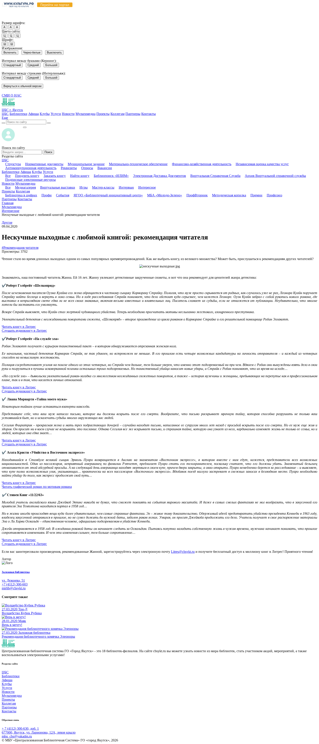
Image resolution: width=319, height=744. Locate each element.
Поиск (48, 152)
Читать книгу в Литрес (19, 326)
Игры (83, 187)
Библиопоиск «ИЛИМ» (111, 176)
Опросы (87, 168)
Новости (68, 114)
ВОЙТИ (12, 126)
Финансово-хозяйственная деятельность (201, 164)
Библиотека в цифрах (21, 195)
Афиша (33, 114)
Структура (13, 164)
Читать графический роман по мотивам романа (37, 486)
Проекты (103, 114)
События (62, 195)
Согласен (9, 18)
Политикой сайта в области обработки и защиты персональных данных (232, 10)
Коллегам (117, 114)
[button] (5, 118)
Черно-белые (31, 52)
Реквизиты (69, 168)
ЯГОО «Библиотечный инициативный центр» (108, 195)
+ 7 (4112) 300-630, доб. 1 (20, 728)
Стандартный (12, 65)
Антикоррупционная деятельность (30, 168)
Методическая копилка (229, 195)
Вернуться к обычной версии (22, 86)
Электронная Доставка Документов (159, 176)
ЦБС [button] (5, 160)
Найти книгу (79, 176)
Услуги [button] (48, 172)
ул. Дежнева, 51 (13, 580)
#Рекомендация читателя (20, 247)
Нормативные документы (44, 164)
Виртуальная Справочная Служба (215, 176)
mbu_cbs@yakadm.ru (17, 736)
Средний (33, 65)
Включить (9, 52)
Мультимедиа (85, 114)
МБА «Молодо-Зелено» (164, 195)
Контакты (148, 114)
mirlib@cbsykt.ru (14, 588)
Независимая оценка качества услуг (262, 164)
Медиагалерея (25, 187)
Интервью (126, 187)
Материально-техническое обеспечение (138, 164)
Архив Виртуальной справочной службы (275, 176)
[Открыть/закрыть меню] (24, 127)
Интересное (147, 187)
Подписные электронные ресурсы (30, 179)
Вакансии (104, 168)
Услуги (56, 114)
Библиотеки (18, 114)
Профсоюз (274, 195)
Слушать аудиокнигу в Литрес (24, 330)
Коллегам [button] (23, 191)
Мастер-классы (103, 187)
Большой (51, 65)
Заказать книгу (55, 176)
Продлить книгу (27, 176)
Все (8, 176)
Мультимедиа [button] (25, 183)
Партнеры (132, 114)
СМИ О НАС (11, 95)
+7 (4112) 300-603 (15, 584)
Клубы (45, 114)
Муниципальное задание (86, 164)
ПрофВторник (197, 195)
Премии (256, 195)
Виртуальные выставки (57, 187)
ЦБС (5, 114)
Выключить (54, 52)
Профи (46, 195)
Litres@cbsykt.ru (183, 551)
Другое (7, 222)
